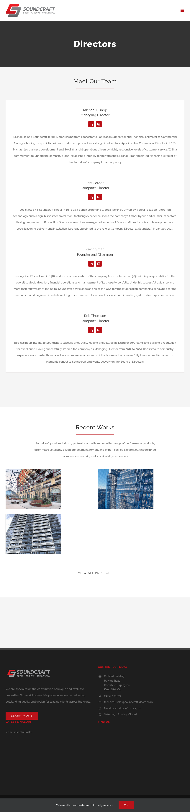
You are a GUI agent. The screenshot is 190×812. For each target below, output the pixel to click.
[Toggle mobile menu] (182, 10)
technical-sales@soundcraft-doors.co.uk (128, 702)
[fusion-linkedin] (91, 124)
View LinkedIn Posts (18, 732)
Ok (126, 805)
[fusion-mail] (99, 124)
